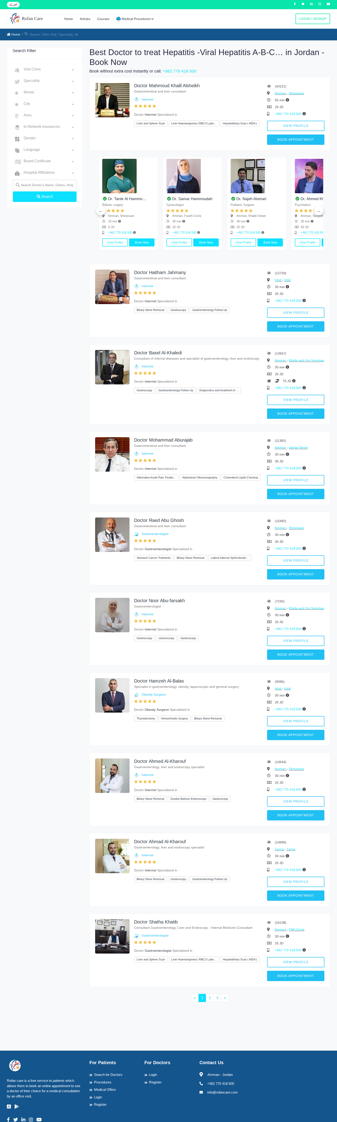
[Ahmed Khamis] (242, 176)
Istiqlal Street (298, 447)
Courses (103, 19)
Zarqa (280, 849)
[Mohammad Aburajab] (112, 454)
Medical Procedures (136, 19)
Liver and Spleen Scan (151, 123)
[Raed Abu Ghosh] (112, 534)
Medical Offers (105, 1089)
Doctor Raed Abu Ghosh (159, 520)
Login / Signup (312, 19)
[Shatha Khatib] (112, 936)
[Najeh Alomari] (178, 176)
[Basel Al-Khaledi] (112, 367)
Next (318, 210)
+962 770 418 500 (179, 71)
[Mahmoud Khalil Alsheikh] (112, 100)
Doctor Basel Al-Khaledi (158, 352)
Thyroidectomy (146, 718)
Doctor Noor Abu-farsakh (159, 600)
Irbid (278, 280)
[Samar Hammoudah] (114, 176)
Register (100, 1104)
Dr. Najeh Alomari (173, 199)
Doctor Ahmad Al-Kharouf (160, 841)
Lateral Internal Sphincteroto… (230, 558)
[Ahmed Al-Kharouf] (112, 775)
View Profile (296, 126)
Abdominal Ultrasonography (199, 477)
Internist (147, 99)
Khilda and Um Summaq (306, 360)
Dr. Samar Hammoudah (114, 199)
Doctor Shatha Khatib (156, 921)
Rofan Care (32, 18)
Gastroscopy (178, 310)
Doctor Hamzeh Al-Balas (159, 680)
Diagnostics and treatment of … (218, 390)
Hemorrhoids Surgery (174, 718)
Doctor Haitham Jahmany (160, 272)
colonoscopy (166, 638)
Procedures (102, 1082)
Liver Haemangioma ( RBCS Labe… (194, 123)
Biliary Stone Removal (150, 310)
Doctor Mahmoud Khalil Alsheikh (167, 85)
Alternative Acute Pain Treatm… (156, 477)
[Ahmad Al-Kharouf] (112, 856)
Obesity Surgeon (154, 694)
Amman (281, 93)
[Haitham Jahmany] (112, 286)
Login (98, 1097)
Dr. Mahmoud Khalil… (304, 199)
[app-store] (9, 1106)
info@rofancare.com (222, 1092)
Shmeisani (296, 93)
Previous (100, 210)
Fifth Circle (296, 929)
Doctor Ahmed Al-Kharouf (160, 761)
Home (68, 19)
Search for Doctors (108, 1075)
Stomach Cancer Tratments (154, 558)
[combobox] (49, 70)
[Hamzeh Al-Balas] (112, 695)
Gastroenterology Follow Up (209, 310)
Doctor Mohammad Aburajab (163, 439)
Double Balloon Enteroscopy (188, 798)
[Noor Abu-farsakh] (112, 615)
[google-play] (16, 1106)
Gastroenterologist (155, 534)
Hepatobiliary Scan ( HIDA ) (240, 123)
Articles (85, 19)
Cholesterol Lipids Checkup (241, 477)
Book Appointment (295, 139)
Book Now (127, 242)
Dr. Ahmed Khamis (238, 199)
